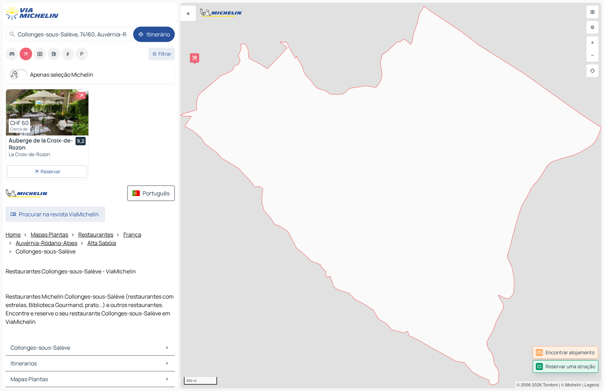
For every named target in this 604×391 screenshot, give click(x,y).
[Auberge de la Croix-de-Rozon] (47, 112)
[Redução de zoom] (592, 55)
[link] (565, 352)
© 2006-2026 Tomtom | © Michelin (549, 384)
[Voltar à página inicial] (34, 13)
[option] (12, 54)
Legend (591, 384)
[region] (390, 195)
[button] (194, 57)
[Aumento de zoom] (592, 42)
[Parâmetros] (592, 27)
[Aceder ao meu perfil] (592, 12)
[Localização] (592, 70)
